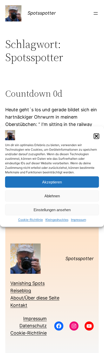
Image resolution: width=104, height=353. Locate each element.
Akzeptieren (52, 182)
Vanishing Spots (27, 283)
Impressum (78, 220)
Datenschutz (33, 325)
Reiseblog (20, 290)
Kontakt (18, 305)
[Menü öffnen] (96, 13)
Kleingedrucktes (56, 220)
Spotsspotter (42, 13)
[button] (96, 136)
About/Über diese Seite (34, 298)
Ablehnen (52, 196)
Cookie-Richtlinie (30, 220)
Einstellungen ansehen (52, 210)
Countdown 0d (33, 93)
